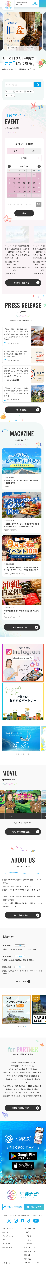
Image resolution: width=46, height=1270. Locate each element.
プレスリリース (7, 1236)
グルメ (28, 1236)
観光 (27, 1232)
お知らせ (5, 1232)
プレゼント (6, 1243)
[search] (37, 84)
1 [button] (16, 754)
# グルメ (30, 91)
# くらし (9, 91)
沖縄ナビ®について (9, 1228)
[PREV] (9, 166)
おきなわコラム (30, 1228)
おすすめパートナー (31, 1251)
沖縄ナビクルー (30, 1247)
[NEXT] (39, 166)
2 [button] (18, 754)
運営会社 (27, 1255)
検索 (24, 213)
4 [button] (23, 754)
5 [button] (26, 754)
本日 (15, 151)
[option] (23, 31)
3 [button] (21, 754)
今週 (33, 151)
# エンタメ (9, 95)
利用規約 (27, 1259)
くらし (28, 1240)
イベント (5, 1240)
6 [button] (28, 754)
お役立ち (29, 1243)
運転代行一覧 (7, 1247)
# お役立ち (19, 91)
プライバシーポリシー (32, 1262)
